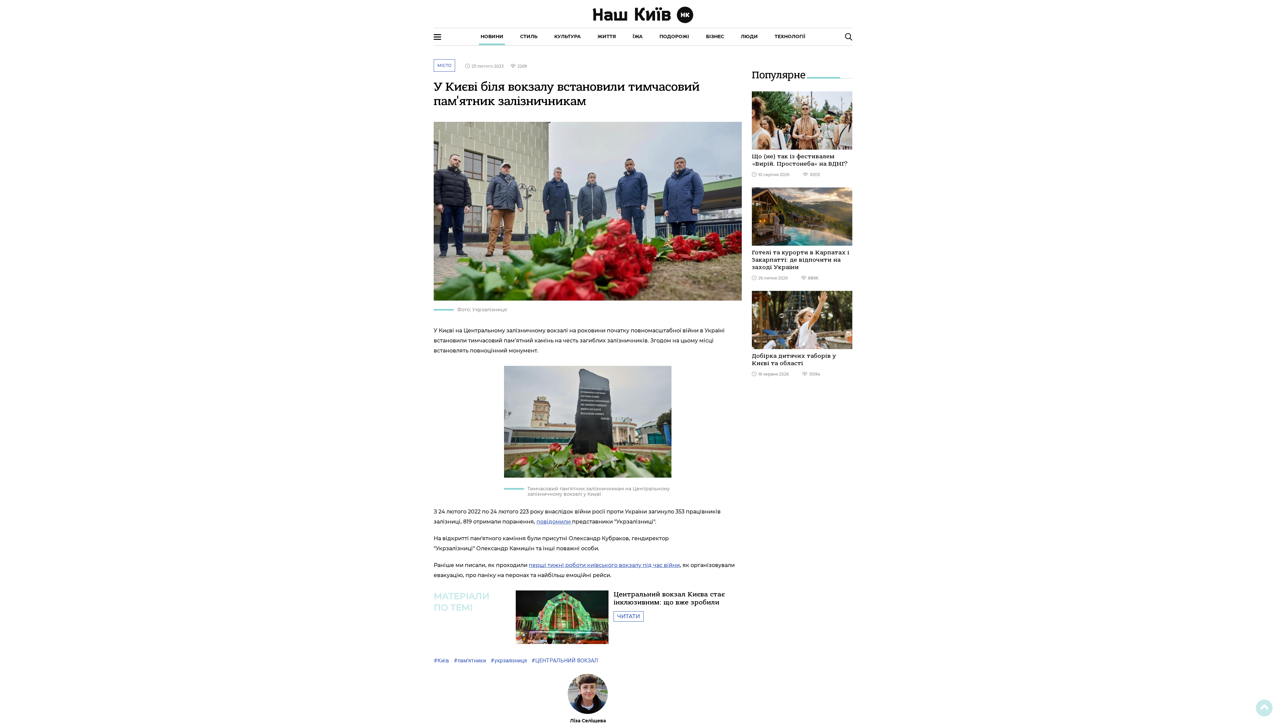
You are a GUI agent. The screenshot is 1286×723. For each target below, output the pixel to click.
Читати (628, 616)
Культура (567, 36)
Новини (492, 36)
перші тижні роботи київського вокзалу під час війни (604, 565)
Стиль (529, 36)
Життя (606, 36)
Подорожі (674, 36)
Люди (749, 36)
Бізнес (715, 36)
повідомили (554, 521)
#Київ (441, 660)
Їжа (638, 36)
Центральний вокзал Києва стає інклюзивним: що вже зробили (669, 598)
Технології (790, 36)
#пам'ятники (469, 660)
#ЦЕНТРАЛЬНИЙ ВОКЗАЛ (564, 660)
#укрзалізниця (508, 660)
